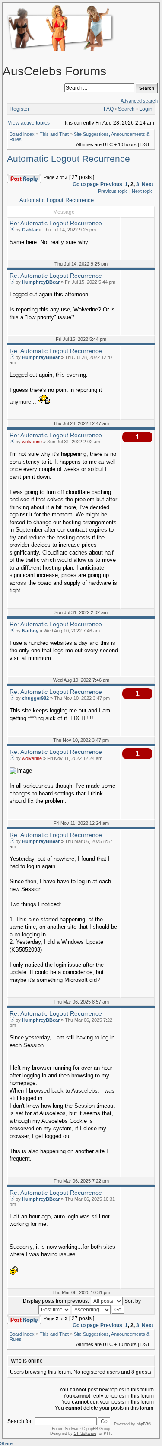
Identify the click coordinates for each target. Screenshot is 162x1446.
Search (126, 109)
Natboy (30, 630)
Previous (111, 184)
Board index (22, 134)
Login (145, 109)
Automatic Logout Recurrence (68, 159)
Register (19, 109)
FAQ (109, 109)
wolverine (32, 441)
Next (147, 184)
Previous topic (113, 191)
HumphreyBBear (41, 282)
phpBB (142, 1424)
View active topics (29, 123)
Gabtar (30, 229)
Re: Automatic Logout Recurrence (56, 223)
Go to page (86, 184)
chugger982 (35, 698)
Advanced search (139, 100)
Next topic (142, 191)
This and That (54, 134)
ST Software (85, 1433)
